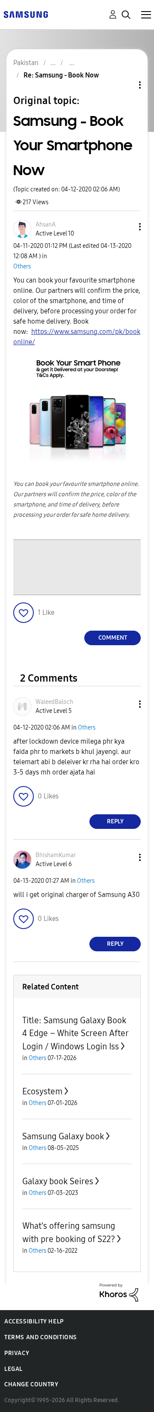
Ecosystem (42, 1091)
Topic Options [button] (125, 85)
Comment (112, 637)
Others (22, 266)
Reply (115, 821)
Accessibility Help (34, 1321)
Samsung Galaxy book (63, 1136)
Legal (13, 1369)
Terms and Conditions (40, 1337)
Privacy (16, 1353)
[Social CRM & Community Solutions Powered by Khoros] (119, 1292)
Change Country (31, 1384)
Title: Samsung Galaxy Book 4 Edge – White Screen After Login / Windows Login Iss (75, 1033)
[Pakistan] (25, 14)
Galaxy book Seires (57, 1181)
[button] (125, 226)
